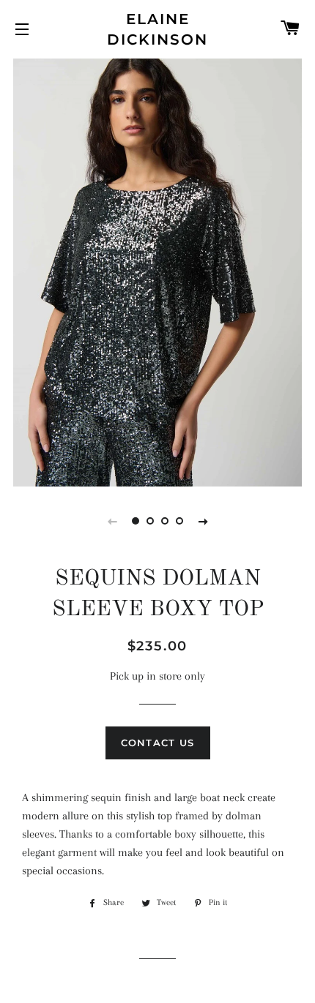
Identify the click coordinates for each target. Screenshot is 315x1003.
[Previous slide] (112, 521)
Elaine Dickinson (157, 29)
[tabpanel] (157, 271)
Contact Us (158, 742)
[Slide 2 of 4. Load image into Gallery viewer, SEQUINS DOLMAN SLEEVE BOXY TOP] (150, 521)
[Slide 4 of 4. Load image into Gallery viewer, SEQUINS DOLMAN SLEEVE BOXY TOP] (179, 521)
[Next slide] (203, 521)
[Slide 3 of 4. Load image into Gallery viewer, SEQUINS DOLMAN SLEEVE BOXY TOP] (165, 521)
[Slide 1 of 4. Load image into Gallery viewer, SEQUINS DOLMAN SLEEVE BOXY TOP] (135, 521)
